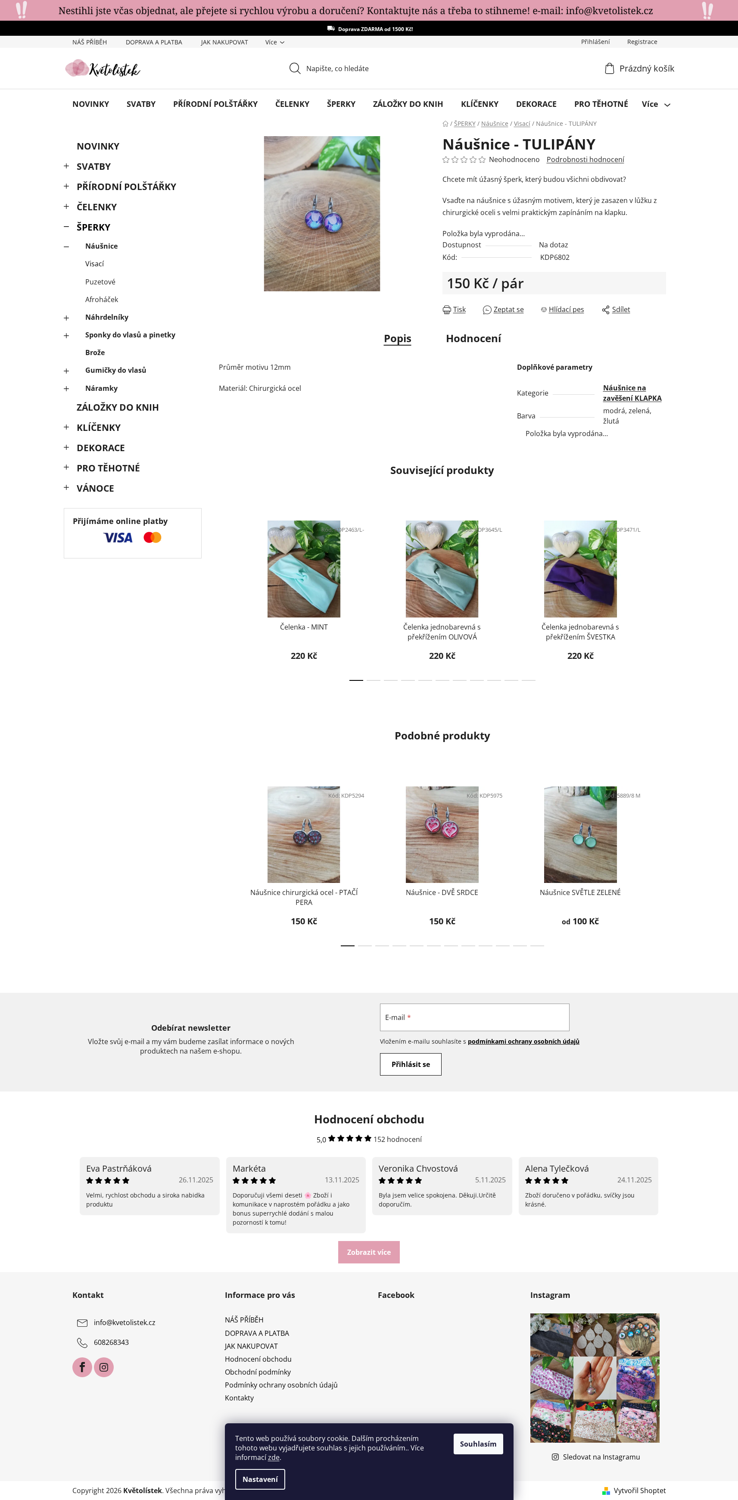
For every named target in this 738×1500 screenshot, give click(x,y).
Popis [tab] (397, 338)
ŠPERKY (93, 227)
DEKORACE (101, 448)
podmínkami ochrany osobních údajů (523, 1041)
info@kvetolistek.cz (125, 1323)
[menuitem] (91, 104)
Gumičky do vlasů (115, 370)
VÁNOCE (95, 488)
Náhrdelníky (106, 317)
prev (226, 598)
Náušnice (101, 246)
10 (529, 680)
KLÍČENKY (99, 427)
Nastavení (260, 1479)
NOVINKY (98, 146)
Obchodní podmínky (258, 1372)
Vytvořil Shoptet (640, 1490)
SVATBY (94, 166)
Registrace (642, 41)
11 (537, 945)
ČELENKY (97, 207)
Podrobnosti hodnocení (585, 159)
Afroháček (101, 299)
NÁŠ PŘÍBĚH (89, 42)
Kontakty (239, 1398)
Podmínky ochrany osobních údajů (281, 1385)
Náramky (101, 388)
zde (274, 1457)
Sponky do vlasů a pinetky (130, 335)
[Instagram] (104, 1367)
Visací (94, 263)
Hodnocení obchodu (258, 1359)
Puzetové (100, 282)
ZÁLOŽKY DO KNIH (118, 407)
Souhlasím (478, 1444)
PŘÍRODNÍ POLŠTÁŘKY (126, 187)
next (659, 598)
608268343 (111, 1342)
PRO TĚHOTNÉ (108, 468)
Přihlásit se (411, 1064)
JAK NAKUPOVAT (224, 42)
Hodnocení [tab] (473, 338)
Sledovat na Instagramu (601, 1457)
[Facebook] (82, 1367)
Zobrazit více (369, 1252)
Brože (95, 352)
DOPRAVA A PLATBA (154, 42)
